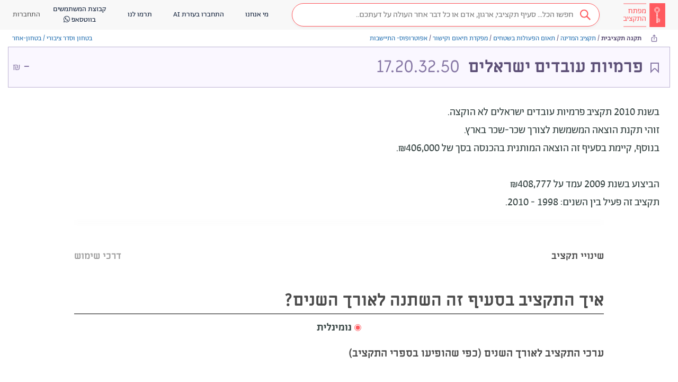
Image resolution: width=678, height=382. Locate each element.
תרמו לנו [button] (140, 15)
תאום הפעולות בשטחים (524, 38)
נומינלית (334, 328)
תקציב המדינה (578, 38)
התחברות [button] (26, 15)
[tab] (577, 243)
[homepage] (644, 15)
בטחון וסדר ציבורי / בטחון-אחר (52, 38)
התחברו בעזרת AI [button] (198, 15)
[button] (446, 15)
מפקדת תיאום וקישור (460, 38)
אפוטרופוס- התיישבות (398, 38)
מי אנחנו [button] (257, 15)
